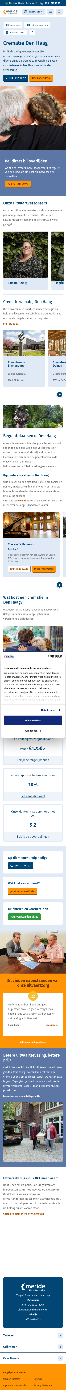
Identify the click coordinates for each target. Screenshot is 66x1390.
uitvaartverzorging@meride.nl (33, 1309)
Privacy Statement (43, 1385)
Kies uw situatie (41, 78)
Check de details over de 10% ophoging (23, 1214)
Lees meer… (52, 1025)
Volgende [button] (59, 394)
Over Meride (11, 1358)
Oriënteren (10, 1347)
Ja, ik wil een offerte (22, 891)
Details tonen (48, 710)
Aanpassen (31, 730)
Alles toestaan (33, 720)
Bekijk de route (19, 569)
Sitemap (38, 1379)
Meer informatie (44, 568)
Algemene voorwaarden (15, 1385)
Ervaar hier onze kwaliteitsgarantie (21, 1096)
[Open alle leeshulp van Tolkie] (32, 32)
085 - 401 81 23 (33, 1319)
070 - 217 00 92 (52, 3)
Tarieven (8, 1335)
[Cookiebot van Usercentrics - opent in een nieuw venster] (48, 657)
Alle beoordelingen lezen (33, 1042)
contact (42, 1295)
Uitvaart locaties (11, 1379)
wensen (21, 500)
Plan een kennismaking (24, 916)
